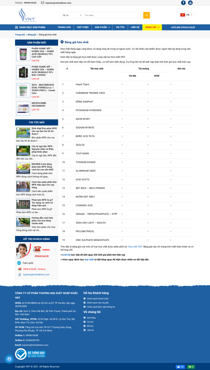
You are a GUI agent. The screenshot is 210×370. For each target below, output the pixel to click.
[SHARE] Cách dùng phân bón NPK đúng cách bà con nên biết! (42, 167)
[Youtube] (190, 2)
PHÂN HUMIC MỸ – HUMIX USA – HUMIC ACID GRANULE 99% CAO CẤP (43, 52)
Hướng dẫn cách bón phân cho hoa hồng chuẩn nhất (42, 220)
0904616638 (30, 3)
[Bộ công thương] (30, 354)
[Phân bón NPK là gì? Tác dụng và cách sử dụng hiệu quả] (23, 204)
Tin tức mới (36, 122)
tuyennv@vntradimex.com (58, 3)
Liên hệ (135, 27)
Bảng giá (151, 27)
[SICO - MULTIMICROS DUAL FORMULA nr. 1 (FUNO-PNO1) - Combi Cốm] (23, 90)
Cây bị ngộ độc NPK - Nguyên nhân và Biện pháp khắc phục (43, 149)
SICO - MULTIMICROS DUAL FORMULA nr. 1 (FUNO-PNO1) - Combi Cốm (43, 89)
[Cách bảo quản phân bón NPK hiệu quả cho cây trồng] (23, 186)
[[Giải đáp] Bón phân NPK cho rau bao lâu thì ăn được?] (23, 133)
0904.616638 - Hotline (34, 269)
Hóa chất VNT (135, 246)
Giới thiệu (83, 27)
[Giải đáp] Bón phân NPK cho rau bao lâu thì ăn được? (44, 131)
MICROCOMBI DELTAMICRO (39, 104)
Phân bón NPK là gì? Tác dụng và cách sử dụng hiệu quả (42, 203)
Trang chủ (64, 27)
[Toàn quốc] (19, 262)
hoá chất (89, 259)
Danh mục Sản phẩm (32, 27)
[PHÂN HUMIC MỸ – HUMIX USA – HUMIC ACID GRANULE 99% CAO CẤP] (23, 54)
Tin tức (120, 27)
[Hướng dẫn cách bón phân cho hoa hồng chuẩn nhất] (23, 222)
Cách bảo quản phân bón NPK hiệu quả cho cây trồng (44, 185)
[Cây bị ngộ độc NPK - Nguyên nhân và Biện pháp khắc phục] (23, 151)
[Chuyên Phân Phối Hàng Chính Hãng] (27, 14)
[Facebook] (183, 2)
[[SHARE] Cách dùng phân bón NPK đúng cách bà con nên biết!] (23, 168)
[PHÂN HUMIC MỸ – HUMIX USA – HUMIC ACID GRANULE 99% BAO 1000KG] (23, 72)
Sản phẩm (101, 27)
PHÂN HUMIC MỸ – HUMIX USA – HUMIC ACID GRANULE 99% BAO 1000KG (43, 70)
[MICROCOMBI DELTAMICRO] (23, 108)
